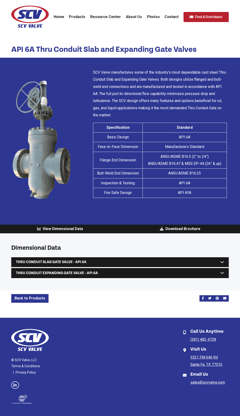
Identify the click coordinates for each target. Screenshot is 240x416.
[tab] (120, 262)
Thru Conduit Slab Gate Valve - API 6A (51, 262)
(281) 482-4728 (203, 339)
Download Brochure (182, 229)
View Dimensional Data (62, 229)
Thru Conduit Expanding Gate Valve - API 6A (57, 273)
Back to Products (30, 298)
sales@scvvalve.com (207, 382)
